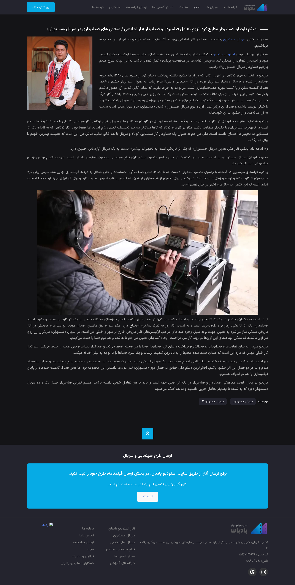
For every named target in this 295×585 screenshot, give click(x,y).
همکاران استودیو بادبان (77, 563)
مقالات (183, 7)
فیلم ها (232, 7)
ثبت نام (148, 496)
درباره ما (98, 7)
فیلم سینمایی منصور (120, 549)
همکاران (115, 7)
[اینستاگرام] (263, 571)
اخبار (196, 7)
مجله (90, 549)
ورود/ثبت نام (40, 7)
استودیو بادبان (224, 54)
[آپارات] (252, 571)
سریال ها (212, 7)
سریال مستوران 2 (213, 401)
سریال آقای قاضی (122, 542)
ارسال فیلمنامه (136, 7)
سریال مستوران (234, 39)
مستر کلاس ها (162, 7)
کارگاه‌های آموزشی (122, 563)
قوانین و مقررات (82, 556)
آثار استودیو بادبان (121, 528)
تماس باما (86, 535)
